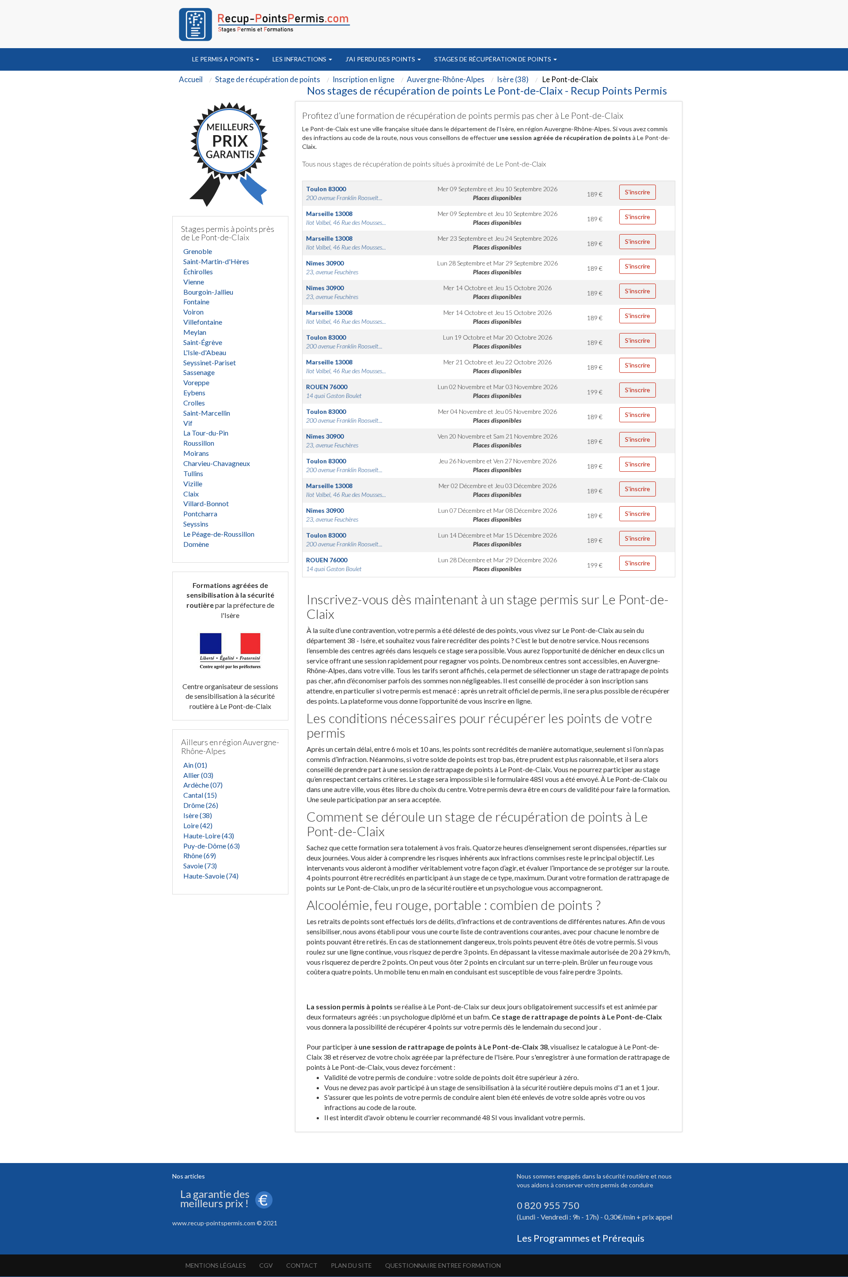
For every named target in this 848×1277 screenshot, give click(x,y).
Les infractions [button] (300, 59)
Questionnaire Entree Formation (443, 1265)
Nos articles (188, 1176)
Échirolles (198, 271)
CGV (266, 1265)
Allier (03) (198, 775)
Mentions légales (216, 1265)
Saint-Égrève (202, 342)
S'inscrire (637, 192)
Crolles (194, 402)
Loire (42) (197, 825)
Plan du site (351, 1265)
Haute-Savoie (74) (210, 876)
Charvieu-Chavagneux (216, 463)
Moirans (196, 453)
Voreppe (196, 382)
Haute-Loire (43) (208, 835)
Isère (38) (197, 815)
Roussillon (198, 443)
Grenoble (197, 251)
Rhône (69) (199, 855)
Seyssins (195, 523)
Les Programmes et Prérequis (580, 1238)
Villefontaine (202, 322)
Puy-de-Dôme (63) (211, 845)
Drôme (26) (200, 805)
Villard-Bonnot (206, 503)
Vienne (193, 281)
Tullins (193, 473)
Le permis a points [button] (223, 59)
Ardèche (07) (203, 785)
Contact (302, 1265)
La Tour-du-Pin (205, 432)
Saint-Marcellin (206, 413)
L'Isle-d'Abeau (204, 352)
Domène (196, 544)
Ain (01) (195, 765)
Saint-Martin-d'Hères (216, 261)
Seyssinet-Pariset (209, 362)
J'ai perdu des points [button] (380, 59)
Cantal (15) (200, 795)
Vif (188, 423)
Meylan (194, 332)
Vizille (192, 483)
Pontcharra (200, 513)
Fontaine (196, 301)
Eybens (194, 392)
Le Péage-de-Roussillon (218, 534)
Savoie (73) (200, 865)
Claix (191, 493)
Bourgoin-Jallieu (208, 292)
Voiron (193, 311)
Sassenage (199, 372)
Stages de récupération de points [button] (493, 59)
